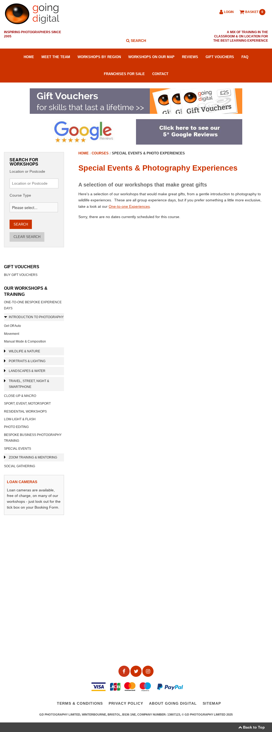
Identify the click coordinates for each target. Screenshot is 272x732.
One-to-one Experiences (129, 206)
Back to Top (253, 727)
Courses (100, 153)
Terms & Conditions (80, 703)
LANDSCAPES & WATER (27, 371)
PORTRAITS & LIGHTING (27, 361)
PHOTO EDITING (16, 427)
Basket (253, 12)
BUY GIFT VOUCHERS (20, 275)
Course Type (20, 195)
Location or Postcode (27, 171)
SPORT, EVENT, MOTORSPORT (27, 403)
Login (228, 12)
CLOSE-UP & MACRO (20, 396)
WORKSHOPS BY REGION (99, 57)
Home (29, 57)
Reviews (190, 57)
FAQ (244, 57)
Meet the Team (55, 57)
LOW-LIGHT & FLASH (20, 419)
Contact (160, 74)
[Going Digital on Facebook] (124, 671)
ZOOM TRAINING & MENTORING (33, 457)
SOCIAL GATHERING (19, 466)
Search (138, 40)
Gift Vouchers (220, 57)
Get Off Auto (12, 326)
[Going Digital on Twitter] (136, 671)
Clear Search (27, 237)
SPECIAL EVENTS (17, 449)
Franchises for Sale (124, 74)
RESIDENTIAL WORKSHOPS (25, 411)
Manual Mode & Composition (25, 341)
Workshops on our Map (151, 57)
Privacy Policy (126, 703)
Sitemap (212, 703)
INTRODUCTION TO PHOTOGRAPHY (36, 317)
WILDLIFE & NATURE (24, 351)
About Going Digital (173, 703)
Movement (11, 334)
